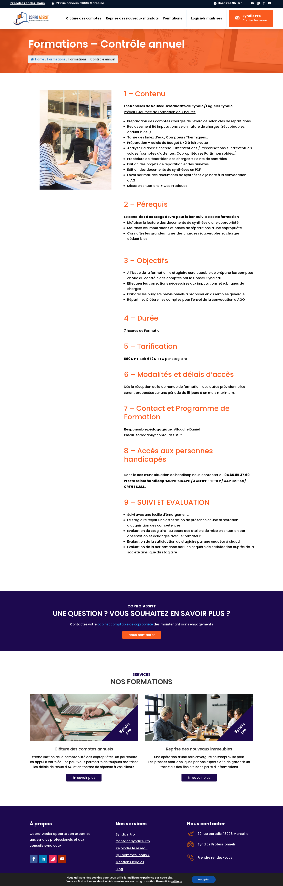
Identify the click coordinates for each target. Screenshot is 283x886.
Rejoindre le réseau (132, 848)
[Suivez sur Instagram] (258, 3)
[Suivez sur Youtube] (270, 3)
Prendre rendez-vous (27, 3)
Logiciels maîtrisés (206, 18)
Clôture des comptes (83, 18)
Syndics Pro (125, 834)
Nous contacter (141, 634)
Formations (172, 18)
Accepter (203, 879)
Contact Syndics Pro (133, 841)
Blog (119, 869)
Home (39, 59)
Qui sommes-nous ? (133, 855)
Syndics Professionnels (216, 844)
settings (176, 881)
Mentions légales (130, 862)
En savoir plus (84, 777)
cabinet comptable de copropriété (125, 624)
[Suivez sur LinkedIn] (252, 3)
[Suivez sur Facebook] (264, 3)
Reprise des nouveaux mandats (132, 18)
